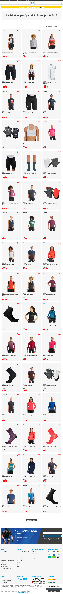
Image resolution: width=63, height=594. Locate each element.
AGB (17, 564)
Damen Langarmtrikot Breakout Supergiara (10, 204)
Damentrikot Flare (6, 506)
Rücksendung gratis (40, 0)
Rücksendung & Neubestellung (7, 560)
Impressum (19, 562)
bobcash (34, 551)
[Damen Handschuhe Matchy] (52, 193)
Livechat (4, 579)
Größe (21, 24)
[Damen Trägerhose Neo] (31, 72)
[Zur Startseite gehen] (33, 2)
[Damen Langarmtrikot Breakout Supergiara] (11, 193)
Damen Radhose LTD (28, 112)
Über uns (18, 553)
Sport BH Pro (26, 143)
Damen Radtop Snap (7, 476)
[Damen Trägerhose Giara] (11, 41)
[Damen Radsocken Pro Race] (11, 314)
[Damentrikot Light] (31, 496)
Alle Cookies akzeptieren (54, 591)
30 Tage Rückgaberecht (37, 558)
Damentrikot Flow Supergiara (50, 52)
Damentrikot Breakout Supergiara (51, 112)
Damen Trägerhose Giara (8, 52)
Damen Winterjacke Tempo (50, 325)
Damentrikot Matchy (28, 203)
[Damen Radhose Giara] (11, 163)
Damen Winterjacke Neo (29, 446)
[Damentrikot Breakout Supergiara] (52, 102)
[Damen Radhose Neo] (11, 72)
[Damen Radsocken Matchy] (31, 163)
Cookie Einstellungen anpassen (54, 586)
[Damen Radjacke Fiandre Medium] (52, 254)
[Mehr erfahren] (61, 7)
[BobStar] (6, 3)
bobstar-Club (35, 553)
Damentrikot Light (27, 506)
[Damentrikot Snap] (31, 254)
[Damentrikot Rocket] (52, 466)
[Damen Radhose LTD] (31, 102)
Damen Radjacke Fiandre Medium (51, 264)
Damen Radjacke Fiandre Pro (30, 355)
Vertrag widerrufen (5, 570)
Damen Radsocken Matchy (29, 173)
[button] (55, 24)
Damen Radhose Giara (7, 173)
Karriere (18, 566)
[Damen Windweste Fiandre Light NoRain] (11, 284)
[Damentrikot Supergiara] (52, 284)
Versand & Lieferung (5, 556)
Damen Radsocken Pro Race (9, 325)
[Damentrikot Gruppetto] (11, 102)
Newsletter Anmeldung (6, 568)
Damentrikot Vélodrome (29, 325)
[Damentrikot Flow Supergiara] (52, 41)
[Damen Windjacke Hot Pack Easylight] (31, 41)
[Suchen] (4, 3)
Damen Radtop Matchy (8, 234)
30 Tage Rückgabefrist (29, 0)
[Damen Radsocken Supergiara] (11, 435)
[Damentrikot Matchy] (31, 193)
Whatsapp (4, 582)
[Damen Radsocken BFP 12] (11, 375)
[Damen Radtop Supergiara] (11, 254)
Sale (40, 24)
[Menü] (2, 3)
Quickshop (11, 44)
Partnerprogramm (20, 558)
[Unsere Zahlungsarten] (55, 555)
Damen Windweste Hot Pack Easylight (50, 83)
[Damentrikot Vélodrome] (31, 314)
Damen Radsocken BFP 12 (8, 385)
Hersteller (3, 24)
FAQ (2, 562)
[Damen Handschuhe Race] (11, 132)
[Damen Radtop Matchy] (11, 223)
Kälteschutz (27, 24)
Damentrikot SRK (47, 234)
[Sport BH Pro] (31, 132)
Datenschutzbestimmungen (52, 538)
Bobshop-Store (4, 564)
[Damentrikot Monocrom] (52, 345)
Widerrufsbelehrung (5, 558)
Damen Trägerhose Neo (28, 82)
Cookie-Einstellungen (21, 556)
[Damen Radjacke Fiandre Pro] (31, 345)
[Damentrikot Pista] (52, 132)
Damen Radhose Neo (7, 82)
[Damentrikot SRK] (52, 223)
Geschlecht (15, 24)
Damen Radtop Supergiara (8, 264)
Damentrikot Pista (47, 143)
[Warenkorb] (61, 3)
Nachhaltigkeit (34, 24)
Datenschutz (19, 560)
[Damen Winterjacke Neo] (31, 435)
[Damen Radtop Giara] (31, 284)
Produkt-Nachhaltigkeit (6, 566)
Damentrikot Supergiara (49, 294)
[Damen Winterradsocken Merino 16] (52, 496)
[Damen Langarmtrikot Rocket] (11, 345)
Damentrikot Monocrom (49, 355)
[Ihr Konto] (56, 3)
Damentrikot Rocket (48, 476)
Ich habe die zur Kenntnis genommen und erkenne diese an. (52, 539)
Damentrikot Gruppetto (8, 112)
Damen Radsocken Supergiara (9, 446)
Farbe (9, 24)
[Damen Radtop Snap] (11, 466)
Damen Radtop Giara (28, 294)
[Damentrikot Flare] (11, 496)
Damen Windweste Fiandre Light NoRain (10, 295)
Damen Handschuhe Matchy (50, 203)
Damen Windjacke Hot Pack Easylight (29, 53)
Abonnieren (52, 536)
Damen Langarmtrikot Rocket (9, 355)
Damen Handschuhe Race (8, 143)
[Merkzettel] (59, 3)
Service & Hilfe (4, 551)
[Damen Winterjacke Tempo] (52, 314)
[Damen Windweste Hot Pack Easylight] (52, 72)
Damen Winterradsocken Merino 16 (52, 506)
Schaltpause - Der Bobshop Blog (23, 551)
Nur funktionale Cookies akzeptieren (54, 589)
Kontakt (2, 553)
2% (15, 0)
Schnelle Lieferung (9, 0)
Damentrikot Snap (27, 264)
